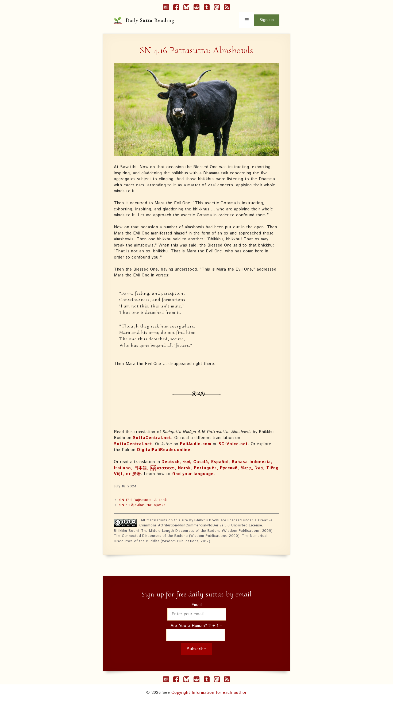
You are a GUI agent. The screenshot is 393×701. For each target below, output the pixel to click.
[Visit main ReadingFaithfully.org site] (166, 8)
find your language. (193, 474)
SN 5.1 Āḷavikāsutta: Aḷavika (142, 505)
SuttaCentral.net (152, 438)
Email (196, 605)
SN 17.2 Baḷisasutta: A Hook (143, 500)
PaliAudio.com (195, 444)
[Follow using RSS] (227, 8)
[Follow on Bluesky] (186, 8)
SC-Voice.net (233, 444)
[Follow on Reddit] (196, 8)
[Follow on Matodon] (217, 8)
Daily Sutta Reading (150, 20)
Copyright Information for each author (209, 692)
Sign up (266, 20)
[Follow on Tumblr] (207, 8)
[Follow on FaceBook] (176, 8)
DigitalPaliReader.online (163, 450)
